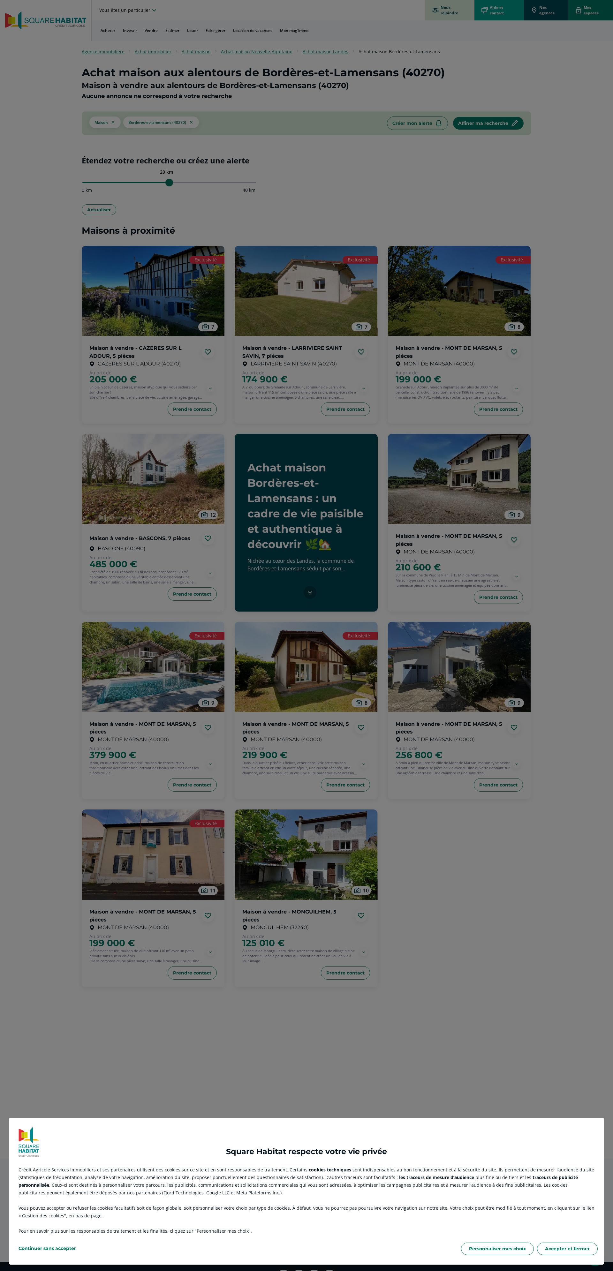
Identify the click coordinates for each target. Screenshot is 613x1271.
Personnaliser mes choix (497, 1249)
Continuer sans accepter (47, 1248)
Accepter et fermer (567, 1249)
